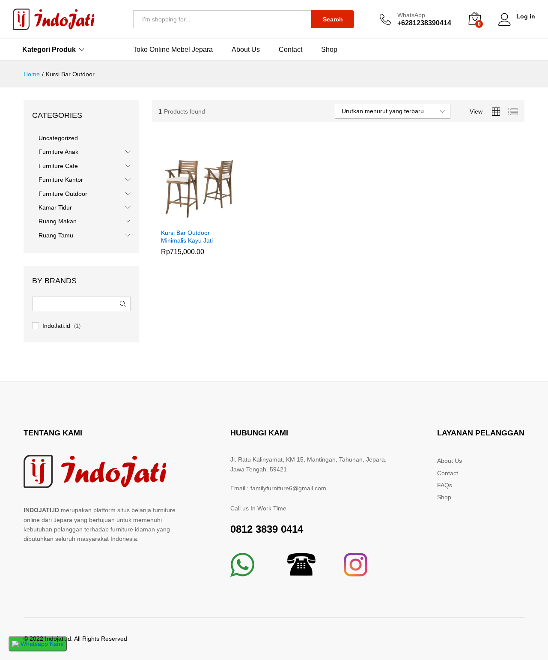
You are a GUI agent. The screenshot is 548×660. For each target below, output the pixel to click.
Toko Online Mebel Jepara (173, 49)
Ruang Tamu (56, 235)
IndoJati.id (56, 325)
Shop (329, 49)
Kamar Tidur (55, 207)
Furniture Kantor (61, 179)
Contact (290, 49)
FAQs (444, 485)
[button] (189, 218)
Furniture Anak (58, 151)
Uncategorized (58, 138)
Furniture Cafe (58, 165)
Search (333, 19)
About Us (246, 49)
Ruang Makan (58, 221)
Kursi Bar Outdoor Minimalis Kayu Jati (187, 236)
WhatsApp (411, 15)
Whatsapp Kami (41, 643)
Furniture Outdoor (63, 193)
